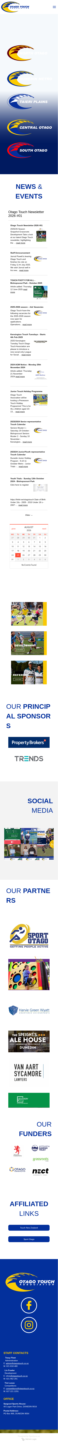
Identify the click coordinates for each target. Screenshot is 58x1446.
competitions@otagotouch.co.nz (20, 1388)
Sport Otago (29, 1239)
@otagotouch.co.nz (19, 1376)
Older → (29, 515)
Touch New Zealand (29, 1228)
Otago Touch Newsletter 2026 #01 (26, 225)
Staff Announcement (20, 253)
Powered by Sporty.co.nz (29, 1436)
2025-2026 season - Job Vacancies (26, 307)
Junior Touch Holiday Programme (26, 391)
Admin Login (31, 1439)
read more (20, 243)
